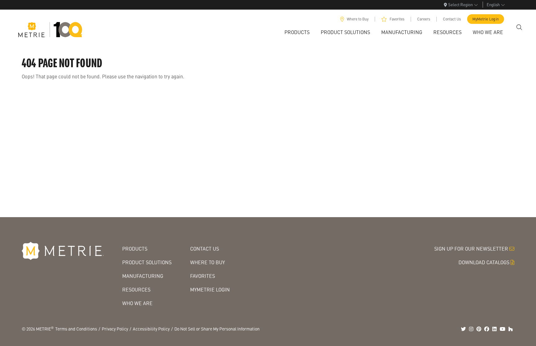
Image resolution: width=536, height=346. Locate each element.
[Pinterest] (478, 329)
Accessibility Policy (151, 328)
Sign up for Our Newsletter (471, 248)
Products (134, 248)
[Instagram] (471, 329)
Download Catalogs (483, 262)
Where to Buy (357, 19)
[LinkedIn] (494, 329)
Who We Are (137, 303)
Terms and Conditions (76, 328)
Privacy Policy (115, 328)
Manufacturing (142, 276)
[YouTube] (502, 329)
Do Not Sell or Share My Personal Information (217, 328)
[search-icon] (519, 27)
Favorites (397, 19)
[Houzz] (510, 329)
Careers (423, 19)
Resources (136, 289)
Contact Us (452, 19)
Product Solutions (147, 262)
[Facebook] (486, 329)
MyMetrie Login (485, 19)
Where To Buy (207, 262)
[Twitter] (463, 329)
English (493, 4)
